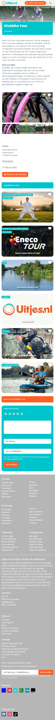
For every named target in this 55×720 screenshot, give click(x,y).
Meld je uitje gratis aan (12, 643)
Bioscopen (6, 496)
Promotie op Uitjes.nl (11, 654)
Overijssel (6, 517)
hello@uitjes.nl (8, 602)
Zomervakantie (9, 539)
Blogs (4, 625)
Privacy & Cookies (10, 628)
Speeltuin (33, 485)
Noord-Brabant (36, 520)
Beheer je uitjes (9, 646)
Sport (31, 487)
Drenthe (5, 515)
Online (32, 482)
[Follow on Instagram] (9, 714)
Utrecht (32, 509)
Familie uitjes (8, 482)
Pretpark (33, 496)
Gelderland (7, 520)
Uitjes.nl (5, 563)
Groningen (6, 509)
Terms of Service (12, 459)
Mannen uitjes (35, 541)
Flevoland (6, 523)
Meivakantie (7, 550)
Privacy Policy (44, 457)
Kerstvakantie (8, 544)
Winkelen (33, 493)
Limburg (33, 523)
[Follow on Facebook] (4, 714)
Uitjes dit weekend (37, 550)
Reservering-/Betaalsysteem (15, 649)
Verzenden (11, 464)
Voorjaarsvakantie (10, 547)
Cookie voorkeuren (10, 631)
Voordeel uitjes (36, 547)
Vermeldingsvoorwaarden (13, 651)
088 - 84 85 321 (9, 605)
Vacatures (6, 633)
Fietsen (5, 493)
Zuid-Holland (35, 514)
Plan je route (11, 167)
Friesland (6, 512)
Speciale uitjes (35, 539)
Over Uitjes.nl (8, 622)
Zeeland (33, 517)
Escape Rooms (8, 491)
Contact (5, 619)
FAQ (3, 657)
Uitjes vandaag (36, 544)
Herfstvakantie (8, 541)
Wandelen (34, 490)
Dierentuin (6, 485)
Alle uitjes (33, 536)
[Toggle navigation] (50, 3)
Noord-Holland (35, 511)
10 (22, 417)
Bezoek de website (16, 174)
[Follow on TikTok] (15, 714)
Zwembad (6, 488)
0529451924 (7, 161)
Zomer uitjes (7, 536)
